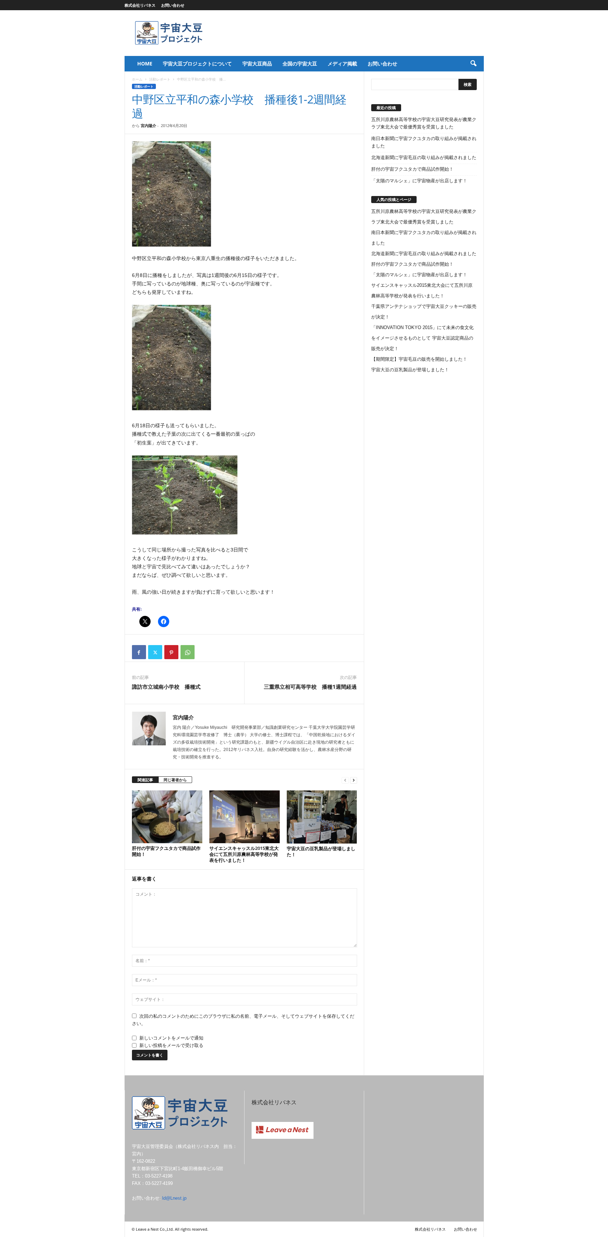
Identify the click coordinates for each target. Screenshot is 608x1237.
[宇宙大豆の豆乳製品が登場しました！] (322, 816)
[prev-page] (345, 780)
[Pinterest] (171, 652)
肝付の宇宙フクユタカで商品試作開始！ (166, 851)
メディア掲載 (342, 63)
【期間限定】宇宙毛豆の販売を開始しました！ (419, 359)
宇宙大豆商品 (257, 63)
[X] (155, 652)
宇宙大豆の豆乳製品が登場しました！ (321, 851)
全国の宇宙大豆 (300, 63)
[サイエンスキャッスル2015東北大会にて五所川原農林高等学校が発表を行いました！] (244, 816)
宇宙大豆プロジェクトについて (197, 63)
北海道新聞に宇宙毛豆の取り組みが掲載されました (423, 157)
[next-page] (353, 780)
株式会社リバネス (140, 5)
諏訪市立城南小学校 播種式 (166, 686)
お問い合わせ (172, 5)
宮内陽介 (148, 125)
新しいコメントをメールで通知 (171, 1038)
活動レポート (159, 79)
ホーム (137, 79)
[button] (473, 63)
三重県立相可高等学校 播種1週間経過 (310, 686)
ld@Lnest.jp (174, 1198)
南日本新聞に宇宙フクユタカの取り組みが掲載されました (423, 142)
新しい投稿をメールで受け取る (171, 1045)
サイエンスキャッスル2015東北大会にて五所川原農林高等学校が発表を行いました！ (244, 854)
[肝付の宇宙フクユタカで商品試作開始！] (167, 816)
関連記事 (145, 779)
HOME (144, 63)
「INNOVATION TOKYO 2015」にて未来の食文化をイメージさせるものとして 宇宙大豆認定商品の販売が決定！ (422, 338)
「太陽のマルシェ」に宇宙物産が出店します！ (419, 180)
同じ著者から (175, 779)
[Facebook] (139, 652)
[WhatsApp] (187, 652)
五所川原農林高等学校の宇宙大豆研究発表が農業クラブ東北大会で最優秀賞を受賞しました (423, 123)
